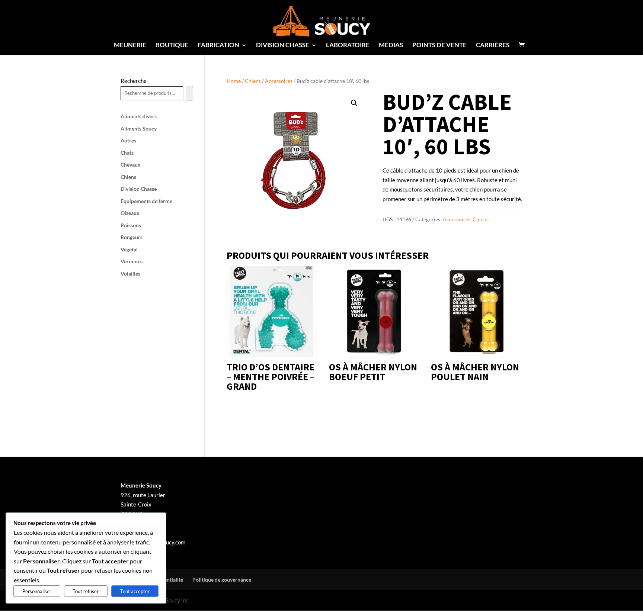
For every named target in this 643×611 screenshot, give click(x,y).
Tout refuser (86, 591)
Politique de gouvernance (221, 579)
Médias (391, 45)
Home (234, 81)
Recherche (134, 80)
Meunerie (130, 45)
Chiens (253, 81)
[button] (354, 103)
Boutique (172, 45)
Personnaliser (36, 591)
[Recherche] (189, 93)
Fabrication (218, 45)
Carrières (492, 45)
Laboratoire (348, 45)
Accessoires (278, 81)
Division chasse (282, 45)
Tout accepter (135, 591)
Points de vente (439, 45)
